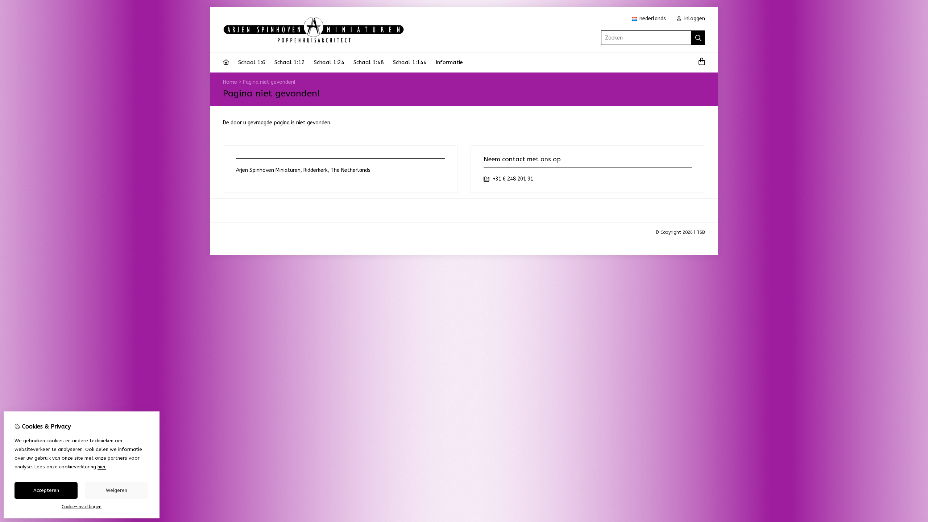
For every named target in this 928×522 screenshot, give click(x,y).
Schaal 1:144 (410, 62)
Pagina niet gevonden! (269, 82)
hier (102, 466)
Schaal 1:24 (329, 62)
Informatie (449, 62)
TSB (701, 232)
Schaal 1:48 (368, 62)
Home (230, 82)
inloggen (694, 19)
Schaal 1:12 (289, 62)
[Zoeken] (698, 37)
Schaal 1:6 (251, 62)
